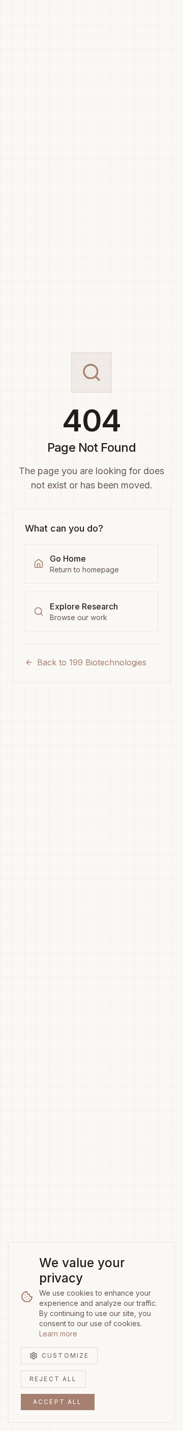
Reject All (53, 1379)
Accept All (57, 1402)
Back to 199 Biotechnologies (91, 662)
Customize (65, 1355)
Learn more (58, 1333)
